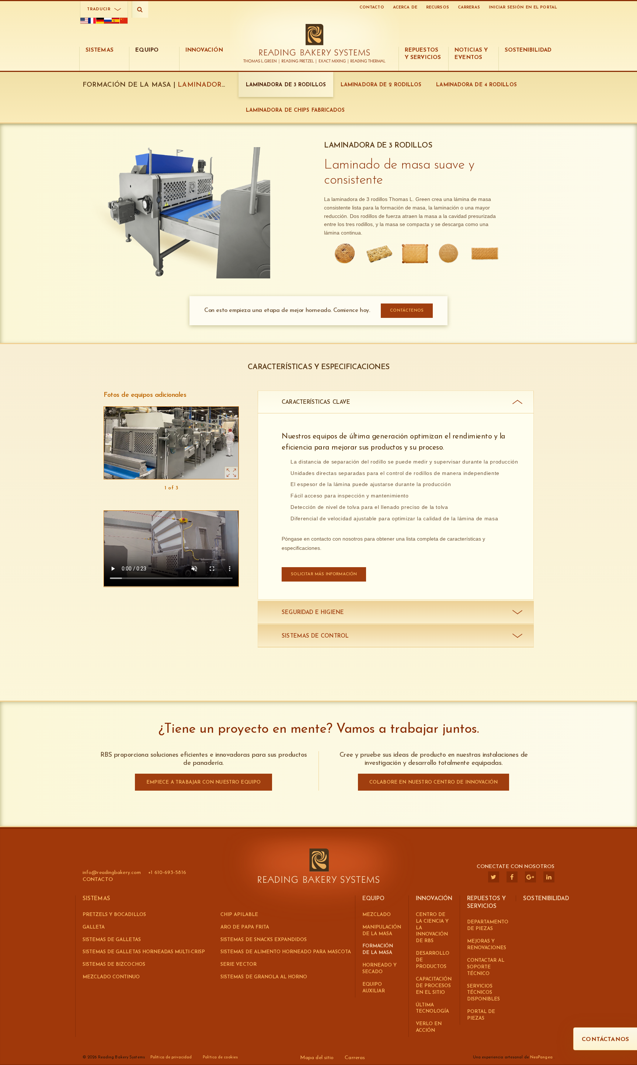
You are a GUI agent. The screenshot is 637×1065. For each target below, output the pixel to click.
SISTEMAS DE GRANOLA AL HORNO (263, 977)
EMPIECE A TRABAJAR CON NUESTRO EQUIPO (203, 782)
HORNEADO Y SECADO (379, 968)
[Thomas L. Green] (261, 61)
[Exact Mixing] (332, 61)
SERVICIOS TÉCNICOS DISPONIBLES (483, 993)
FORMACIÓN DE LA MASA (377, 949)
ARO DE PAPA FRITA (244, 927)
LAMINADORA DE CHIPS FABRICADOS (295, 110)
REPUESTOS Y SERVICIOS (486, 902)
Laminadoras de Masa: (221, 85)
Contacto (98, 879)
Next (234, 488)
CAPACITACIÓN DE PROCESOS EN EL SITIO (434, 986)
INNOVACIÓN (434, 899)
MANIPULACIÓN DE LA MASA (381, 930)
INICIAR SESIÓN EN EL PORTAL (523, 8)
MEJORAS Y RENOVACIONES (486, 944)
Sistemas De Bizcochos (114, 964)
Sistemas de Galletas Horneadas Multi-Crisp (144, 952)
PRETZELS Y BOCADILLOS (114, 914)
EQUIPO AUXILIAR (373, 987)
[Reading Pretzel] (297, 61)
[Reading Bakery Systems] (314, 40)
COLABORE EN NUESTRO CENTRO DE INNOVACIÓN (433, 782)
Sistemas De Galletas (112, 939)
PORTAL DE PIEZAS (481, 1015)
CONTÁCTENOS (407, 311)
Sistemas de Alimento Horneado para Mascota (285, 952)
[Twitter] (493, 876)
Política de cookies (220, 1057)
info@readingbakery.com (112, 872)
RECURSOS (437, 8)
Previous (108, 488)
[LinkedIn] (548, 876)
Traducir (98, 9)
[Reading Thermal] (367, 61)
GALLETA (94, 927)
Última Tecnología (432, 1008)
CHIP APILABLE (239, 914)
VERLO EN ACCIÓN (429, 1027)
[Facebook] (512, 876)
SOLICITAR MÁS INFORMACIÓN (324, 574)
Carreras (469, 8)
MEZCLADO (376, 914)
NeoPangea (542, 1057)
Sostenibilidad (546, 899)
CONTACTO (371, 8)
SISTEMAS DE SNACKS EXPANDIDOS (263, 939)
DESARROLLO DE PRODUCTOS (432, 960)
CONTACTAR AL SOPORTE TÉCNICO (485, 967)
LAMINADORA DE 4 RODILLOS (476, 85)
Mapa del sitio (317, 1058)
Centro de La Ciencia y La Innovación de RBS (432, 928)
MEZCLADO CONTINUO (111, 977)
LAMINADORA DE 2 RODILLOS (381, 85)
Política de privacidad (171, 1057)
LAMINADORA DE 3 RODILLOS (286, 85)
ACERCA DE (405, 8)
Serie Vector (238, 964)
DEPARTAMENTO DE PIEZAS (487, 925)
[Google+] (530, 876)
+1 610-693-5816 (167, 872)
